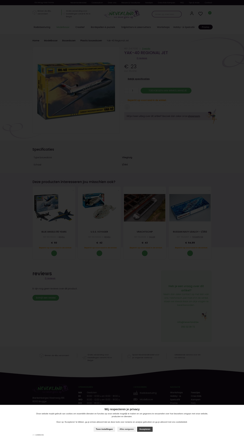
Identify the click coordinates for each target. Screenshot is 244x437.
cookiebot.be (39, 435)
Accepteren (144, 429)
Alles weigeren (127, 429)
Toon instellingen (104, 429)
